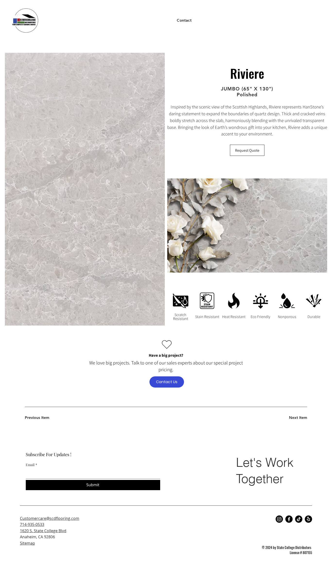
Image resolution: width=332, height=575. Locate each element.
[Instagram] (279, 519)
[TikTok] (298, 519)
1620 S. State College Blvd (43, 530)
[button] (247, 150)
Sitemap (27, 543)
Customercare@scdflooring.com (49, 518)
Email (31, 465)
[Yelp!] (308, 519)
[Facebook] (289, 519)
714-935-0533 (32, 524)
